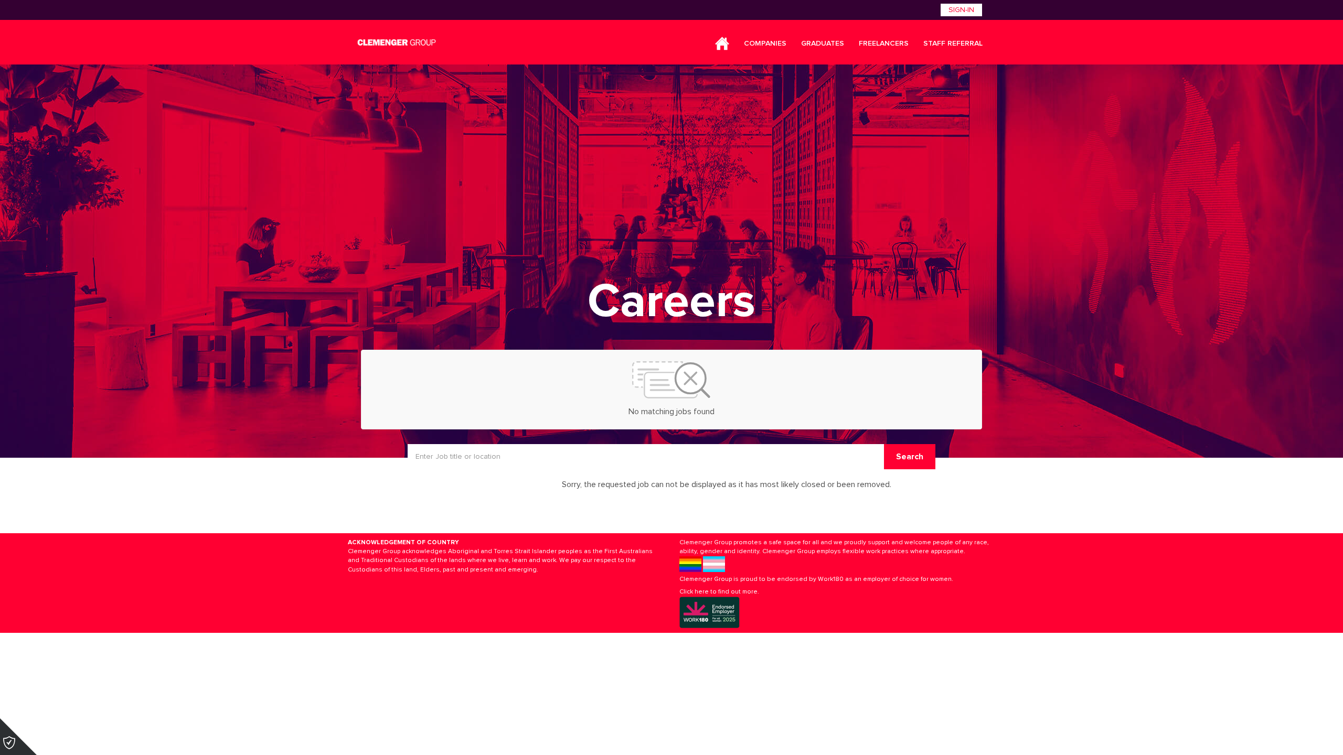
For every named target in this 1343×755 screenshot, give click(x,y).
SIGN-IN (961, 10)
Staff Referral (953, 43)
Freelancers (884, 43)
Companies (765, 43)
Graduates (822, 43)
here (702, 592)
